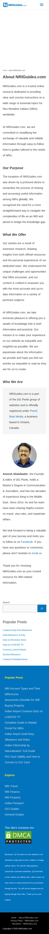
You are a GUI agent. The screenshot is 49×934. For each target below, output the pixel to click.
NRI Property (13, 797)
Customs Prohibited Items (15, 659)
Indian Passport (14, 803)
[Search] (41, 608)
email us (37, 553)
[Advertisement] (24, 35)
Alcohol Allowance (12, 654)
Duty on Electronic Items (14, 640)
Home (13, 918)
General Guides (14, 814)
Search (6, 602)
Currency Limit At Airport (14, 649)
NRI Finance (12, 791)
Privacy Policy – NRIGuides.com (24, 921)
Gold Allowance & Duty (14, 635)
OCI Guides (12, 808)
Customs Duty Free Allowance (17, 630)
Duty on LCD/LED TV (13, 645)
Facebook (27, 541)
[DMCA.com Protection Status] (18, 837)
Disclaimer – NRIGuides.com (24, 924)
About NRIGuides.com (28, 918)
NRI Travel (11, 786)
